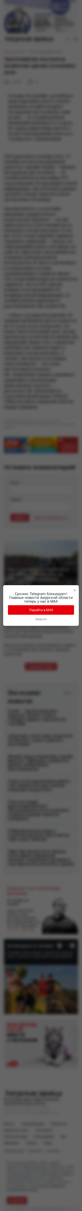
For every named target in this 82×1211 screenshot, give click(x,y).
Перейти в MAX (41, 610)
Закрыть (41, 619)
